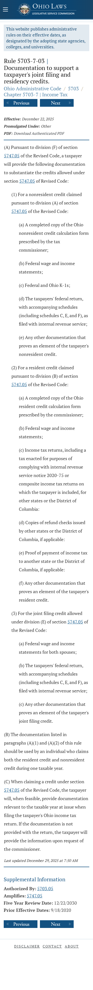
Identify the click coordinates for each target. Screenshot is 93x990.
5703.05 (45, 888)
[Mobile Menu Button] (5, 9)
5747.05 (12, 156)
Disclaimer (27, 946)
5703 (73, 88)
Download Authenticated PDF (39, 133)
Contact (52, 946)
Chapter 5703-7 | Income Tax (35, 94)
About (72, 946)
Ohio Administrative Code (32, 88)
